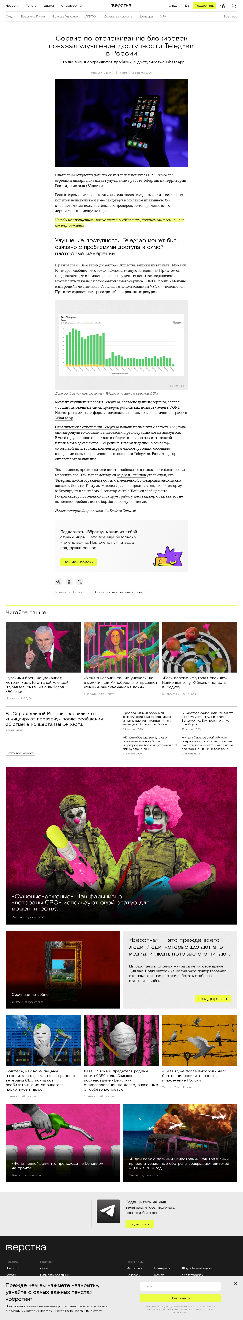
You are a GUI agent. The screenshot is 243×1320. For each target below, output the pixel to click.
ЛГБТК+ (90, 16)
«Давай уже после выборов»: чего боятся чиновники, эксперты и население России (194, 1076)
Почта (147, 1286)
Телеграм (133, 1275)
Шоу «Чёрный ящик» (197, 1268)
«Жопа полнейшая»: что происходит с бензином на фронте (57, 1165)
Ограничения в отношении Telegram (87, 427)
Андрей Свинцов (131, 475)
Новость (122, 72)
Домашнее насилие (118, 16)
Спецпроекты (71, 6)
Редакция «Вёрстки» (102, 72)
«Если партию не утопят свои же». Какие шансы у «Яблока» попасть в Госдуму (194, 682)
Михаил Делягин (116, 485)
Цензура (146, 16)
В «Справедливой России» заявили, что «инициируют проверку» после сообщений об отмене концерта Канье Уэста (54, 719)
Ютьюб (159, 1275)
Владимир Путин (33, 16)
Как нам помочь (78, 562)
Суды (9, 16)
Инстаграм (134, 1268)
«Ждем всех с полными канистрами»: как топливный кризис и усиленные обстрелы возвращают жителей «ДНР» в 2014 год (179, 1163)
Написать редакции (54, 1275)
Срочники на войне (30, 994)
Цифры (49, 6)
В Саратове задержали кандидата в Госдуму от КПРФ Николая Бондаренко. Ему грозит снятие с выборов (207, 718)
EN (187, 6)
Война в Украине (65, 16)
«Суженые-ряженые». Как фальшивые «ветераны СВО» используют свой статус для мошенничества (80, 902)
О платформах (192, 1275)
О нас (173, 6)
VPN (163, 16)
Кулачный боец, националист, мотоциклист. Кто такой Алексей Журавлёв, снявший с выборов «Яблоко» (37, 685)
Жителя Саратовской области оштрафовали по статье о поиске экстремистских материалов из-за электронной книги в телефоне (208, 743)
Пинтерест (162, 1268)
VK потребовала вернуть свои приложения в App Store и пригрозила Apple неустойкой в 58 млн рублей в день (150, 743)
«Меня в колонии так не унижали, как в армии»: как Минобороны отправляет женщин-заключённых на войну (121, 682)
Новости (12, 6)
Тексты (31, 6)
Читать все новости (20, 753)
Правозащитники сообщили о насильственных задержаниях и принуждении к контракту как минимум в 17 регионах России (147, 718)
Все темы (230, 16)
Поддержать (204, 6)
